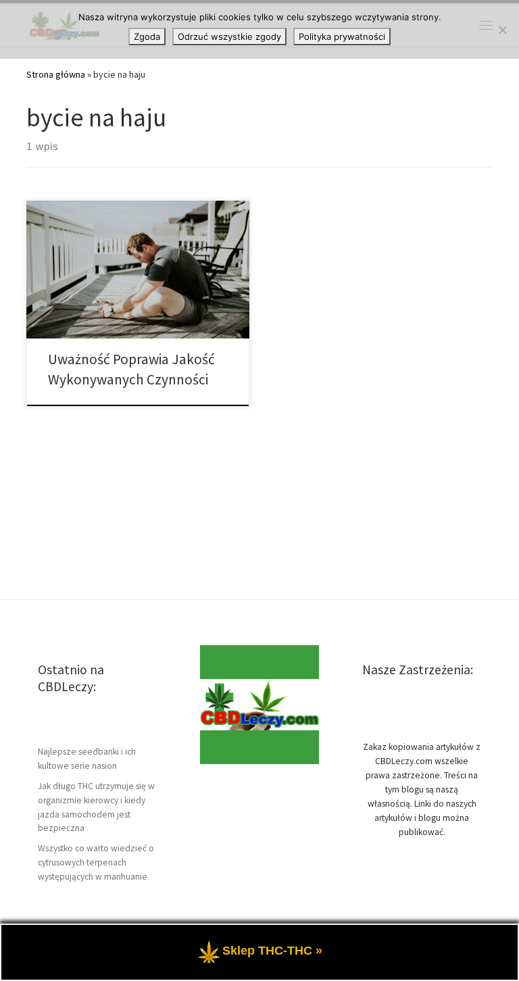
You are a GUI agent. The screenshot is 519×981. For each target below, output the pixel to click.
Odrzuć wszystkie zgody (229, 36)
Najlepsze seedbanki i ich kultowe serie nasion (87, 759)
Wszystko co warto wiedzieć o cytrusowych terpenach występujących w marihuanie (96, 862)
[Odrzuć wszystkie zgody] (502, 29)
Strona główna (55, 74)
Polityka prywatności (342, 36)
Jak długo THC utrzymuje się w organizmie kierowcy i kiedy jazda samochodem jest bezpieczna (96, 807)
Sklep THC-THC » (272, 950)
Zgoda (147, 36)
